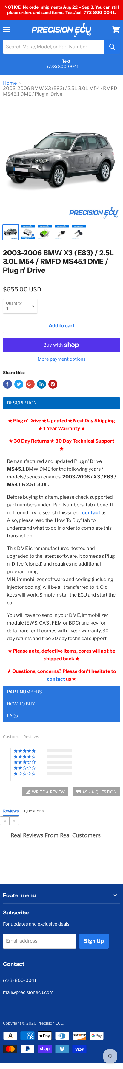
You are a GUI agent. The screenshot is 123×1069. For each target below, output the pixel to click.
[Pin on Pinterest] (52, 384)
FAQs (12, 716)
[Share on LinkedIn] (41, 384)
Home (10, 83)
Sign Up (94, 941)
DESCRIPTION (22, 403)
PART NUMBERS (24, 692)
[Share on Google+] (30, 384)
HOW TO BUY (21, 704)
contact (56, 679)
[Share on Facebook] (7, 384)
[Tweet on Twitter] (18, 384)
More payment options (62, 359)
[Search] (112, 47)
